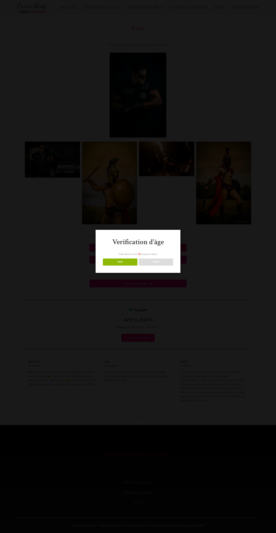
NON (156, 262)
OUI (120, 262)
